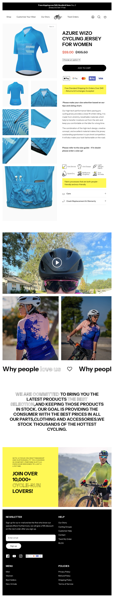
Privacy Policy (64, 571)
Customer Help (65, 531)
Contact (58, 17)
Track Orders (73, 17)
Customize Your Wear (26, 17)
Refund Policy (64, 576)
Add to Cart (84, 68)
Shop (9, 17)
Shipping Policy (65, 580)
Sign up (13, 546)
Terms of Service (65, 584)
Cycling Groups (65, 527)
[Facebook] (7, 556)
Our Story (45, 17)
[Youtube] (14, 556)
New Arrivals (11, 584)
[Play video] (57, 263)
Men (8, 571)
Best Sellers (11, 580)
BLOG (61, 543)
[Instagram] (21, 556)
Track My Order (65, 539)
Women (9, 576)
